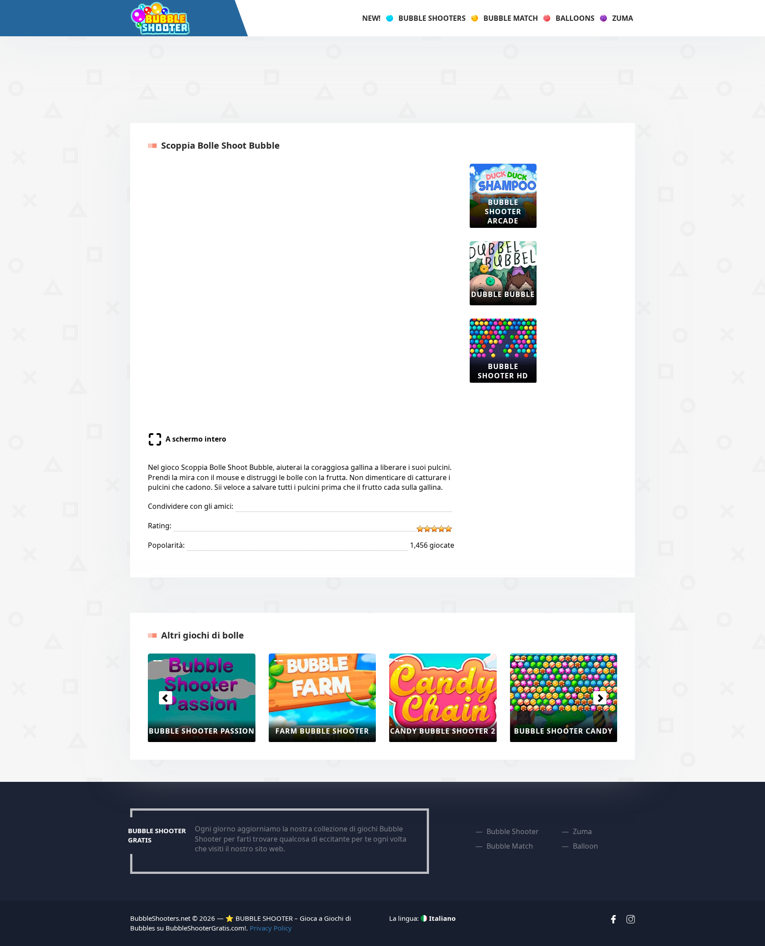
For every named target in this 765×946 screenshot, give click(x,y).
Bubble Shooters (432, 18)
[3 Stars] (434, 528)
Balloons (575, 18)
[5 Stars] (448, 528)
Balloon (585, 846)
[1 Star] (420, 528)
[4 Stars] (441, 528)
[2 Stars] (427, 528)
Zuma (622, 18)
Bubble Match (510, 18)
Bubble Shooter (513, 831)
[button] (165, 698)
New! (371, 18)
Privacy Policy (271, 927)
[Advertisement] (382, 78)
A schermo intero (196, 439)
